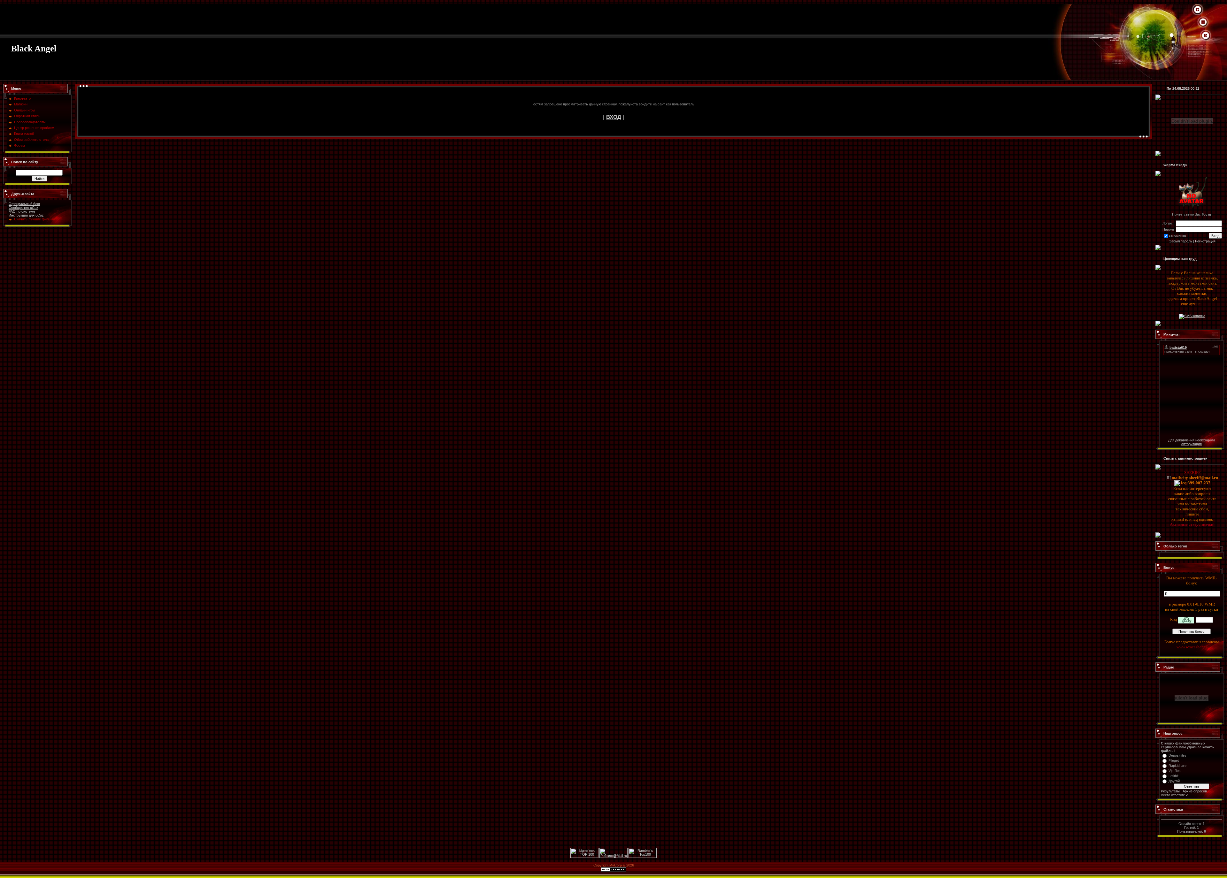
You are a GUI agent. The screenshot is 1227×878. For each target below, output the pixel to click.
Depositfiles (1177, 755)
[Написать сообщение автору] (1169, 477)
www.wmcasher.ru (1192, 647)
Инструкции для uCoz (26, 215)
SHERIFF (1192, 472)
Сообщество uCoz (23, 208)
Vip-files (1175, 771)
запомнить (1177, 235)
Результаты (1170, 791)
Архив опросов (1195, 791)
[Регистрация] (1203, 22)
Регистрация (1205, 241)
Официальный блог (24, 204)
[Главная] (1197, 10)
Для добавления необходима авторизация (1191, 442)
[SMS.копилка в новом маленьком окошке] (1192, 316)
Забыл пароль (1180, 241)
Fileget (1174, 760)
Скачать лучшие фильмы (35, 219)
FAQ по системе (22, 211)
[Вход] (1205, 36)
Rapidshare (1177, 765)
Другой (1174, 781)
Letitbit (1173, 776)
